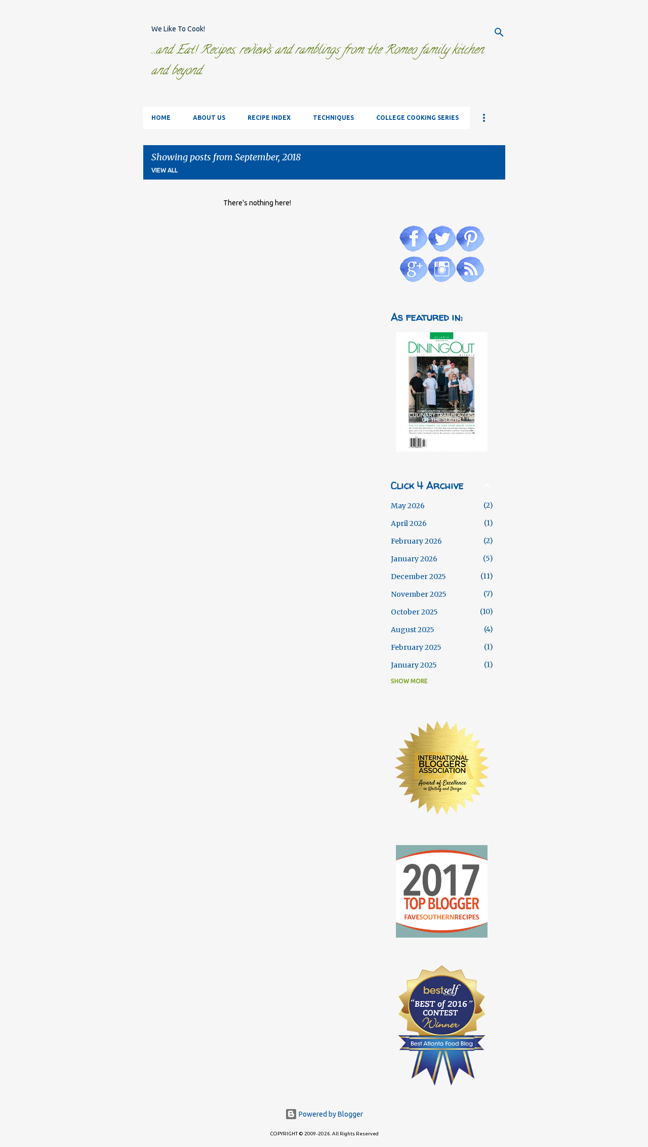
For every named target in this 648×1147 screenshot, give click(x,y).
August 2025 (412, 629)
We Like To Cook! (178, 29)
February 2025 (416, 647)
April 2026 (409, 523)
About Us (209, 117)
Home (161, 117)
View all (164, 170)
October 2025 (414, 611)
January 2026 (414, 558)
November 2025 (419, 594)
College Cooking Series (417, 117)
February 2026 (416, 541)
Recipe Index (269, 117)
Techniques (333, 117)
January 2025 (414, 665)
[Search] (499, 32)
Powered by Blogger (330, 1114)
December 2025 (418, 576)
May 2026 (408, 505)
